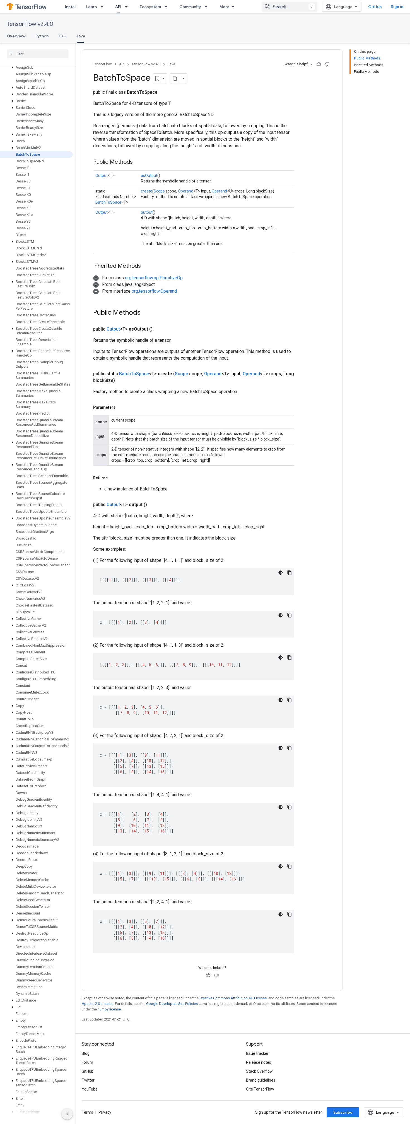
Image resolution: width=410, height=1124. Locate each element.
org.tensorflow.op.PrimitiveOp (154, 277)
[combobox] (289, 7)
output (147, 212)
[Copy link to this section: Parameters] (121, 407)
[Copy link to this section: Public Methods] (138, 162)
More (225, 6)
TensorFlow (102, 64)
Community (190, 6)
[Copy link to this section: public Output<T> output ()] (153, 504)
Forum (87, 1062)
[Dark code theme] (280, 572)
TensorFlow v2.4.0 (30, 24)
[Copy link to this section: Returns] (113, 478)
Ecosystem (150, 6)
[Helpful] (319, 64)
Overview (16, 35)
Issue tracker (257, 1053)
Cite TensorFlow (260, 1089)
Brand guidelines (260, 1080)
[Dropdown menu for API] (128, 6)
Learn (91, 6)
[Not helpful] (327, 64)
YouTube (90, 1089)
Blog (86, 1053)
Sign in (397, 6)
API (118, 6)
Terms (87, 1112)
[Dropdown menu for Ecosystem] (167, 6)
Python (42, 35)
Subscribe (343, 1112)
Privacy (104, 1112)
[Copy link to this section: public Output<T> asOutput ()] (159, 329)
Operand (185, 191)
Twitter (88, 1080)
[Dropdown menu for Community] (207, 6)
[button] (36, 67)
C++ (62, 35)
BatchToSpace (108, 202)
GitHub (375, 6)
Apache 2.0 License (97, 1004)
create (146, 191)
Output (101, 175)
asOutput (149, 175)
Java (80, 35)
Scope (159, 191)
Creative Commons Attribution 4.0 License (233, 998)
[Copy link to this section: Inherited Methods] (146, 266)
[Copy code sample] (289, 572)
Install (70, 6)
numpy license (109, 1009)
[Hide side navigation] (67, 1114)
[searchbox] (37, 53)
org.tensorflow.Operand (154, 291)
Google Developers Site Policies (172, 1004)
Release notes (258, 1062)
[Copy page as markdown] (175, 78)
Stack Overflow (259, 1071)
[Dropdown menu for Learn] (103, 6)
